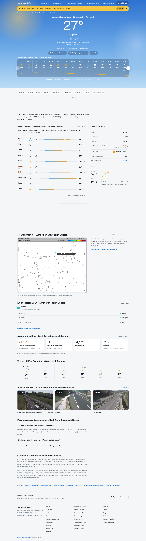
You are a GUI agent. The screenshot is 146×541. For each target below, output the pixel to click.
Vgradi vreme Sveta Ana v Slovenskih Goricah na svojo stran (85, 485)
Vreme (48, 506)
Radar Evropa (78, 516)
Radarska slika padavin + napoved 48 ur (104, 249)
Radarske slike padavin (74, 3)
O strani (106, 506)
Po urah (21, 92)
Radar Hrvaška (79, 513)
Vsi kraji (48, 531)
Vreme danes (50, 522)
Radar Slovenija (79, 510)
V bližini (77, 92)
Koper (48, 516)
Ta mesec (68, 92)
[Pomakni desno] (128, 68)
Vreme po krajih (57, 3)
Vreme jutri (49, 525)
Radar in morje (80, 506)
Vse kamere (124, 388)
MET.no (77, 195)
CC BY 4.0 (82, 195)
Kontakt (105, 516)
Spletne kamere (108, 3)
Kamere (86, 92)
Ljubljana (49, 510)
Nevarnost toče (79, 519)
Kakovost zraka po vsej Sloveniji (28, 328)
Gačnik (125, 160)
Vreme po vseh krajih (32, 485)
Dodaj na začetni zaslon (119, 497)
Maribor (48, 513)
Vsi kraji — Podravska (113, 485)
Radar (46, 92)
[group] (73, 68)
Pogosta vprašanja (99, 92)
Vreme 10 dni (50, 528)
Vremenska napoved (52, 519)
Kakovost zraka (56, 92)
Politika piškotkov (108, 522)
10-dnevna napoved (34, 92)
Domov (19, 13)
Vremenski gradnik (109, 519)
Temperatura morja (93, 3)
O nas (105, 510)
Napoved (44, 3)
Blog (104, 513)
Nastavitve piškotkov (23, 537)
